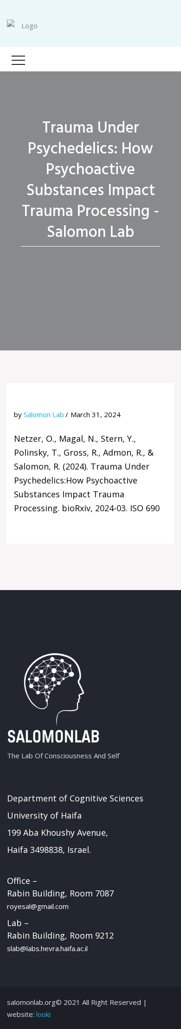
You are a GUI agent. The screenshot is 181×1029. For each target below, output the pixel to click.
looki (43, 1014)
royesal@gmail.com (38, 906)
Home (85, 258)
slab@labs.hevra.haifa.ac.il (47, 948)
